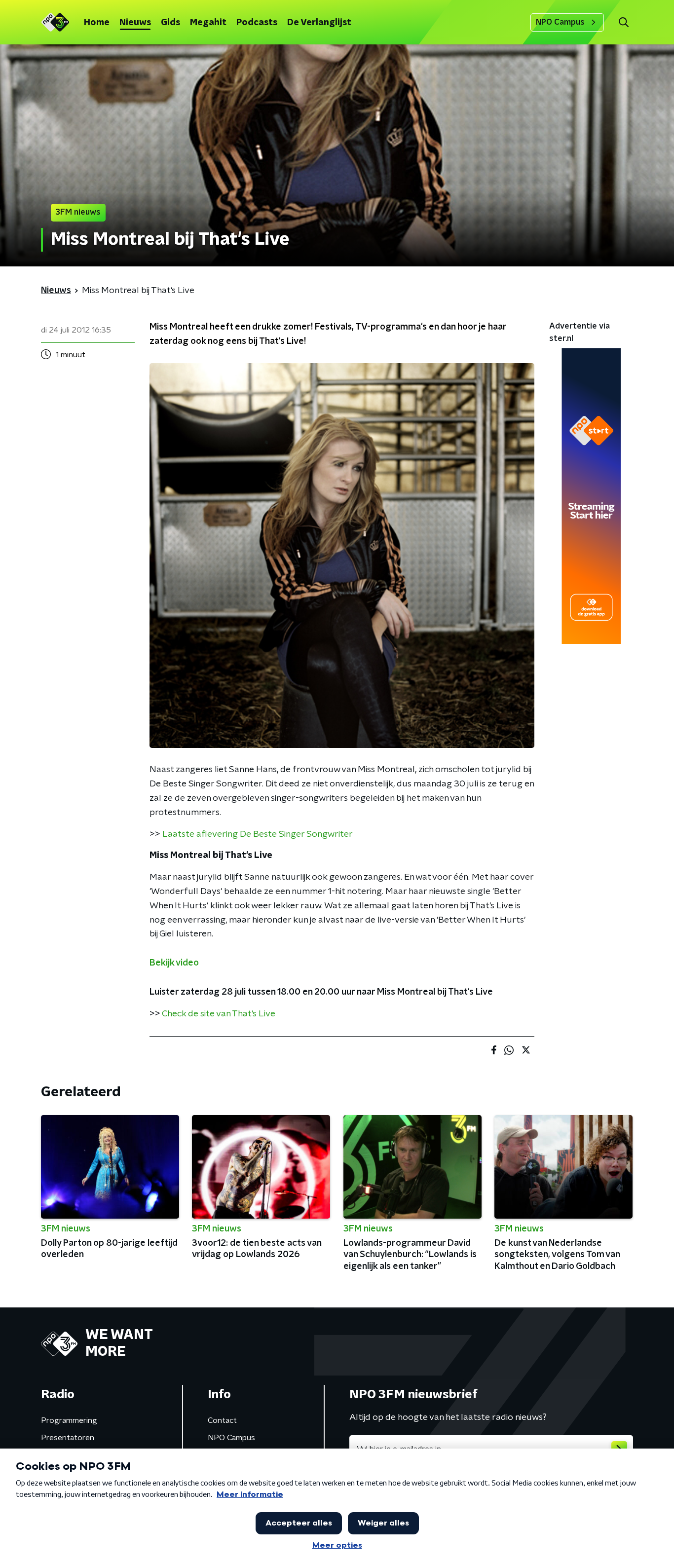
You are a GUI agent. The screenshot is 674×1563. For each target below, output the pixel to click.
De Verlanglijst (319, 22)
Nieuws (135, 22)
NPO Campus (560, 22)
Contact (222, 1420)
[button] (623, 22)
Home (97, 22)
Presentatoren (67, 1438)
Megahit (208, 22)
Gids (170, 22)
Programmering (69, 1420)
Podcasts (256, 22)
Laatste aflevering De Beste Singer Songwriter (257, 834)
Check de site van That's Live (218, 1013)
